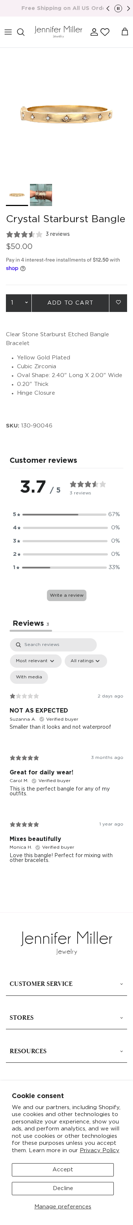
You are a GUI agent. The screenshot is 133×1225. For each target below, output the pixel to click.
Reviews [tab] (31, 623)
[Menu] (8, 32)
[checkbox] (29, 677)
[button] (104, 32)
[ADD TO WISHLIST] (118, 302)
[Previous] (107, 8)
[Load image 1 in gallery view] (66, 114)
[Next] (128, 8)
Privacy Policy (99, 1150)
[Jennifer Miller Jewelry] (58, 32)
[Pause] (118, 8)
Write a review (66, 595)
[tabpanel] (66, 756)
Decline (63, 1188)
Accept (62, 1169)
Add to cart (70, 303)
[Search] (24, 32)
